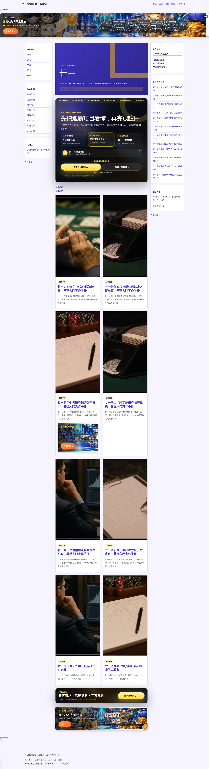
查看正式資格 (131, 696)
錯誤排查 (31, 120)
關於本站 (48, 760)
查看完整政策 (158, 206)
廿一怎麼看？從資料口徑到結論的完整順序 (167, 97)
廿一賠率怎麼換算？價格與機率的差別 (167, 128)
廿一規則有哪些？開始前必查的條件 (167, 105)
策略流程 (31, 110)
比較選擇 (31, 126)
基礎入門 (31, 94)
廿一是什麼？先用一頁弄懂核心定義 (167, 88)
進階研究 (31, 131)
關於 (173, 4)
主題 (161, 4)
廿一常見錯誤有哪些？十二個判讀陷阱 (167, 150)
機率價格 (31, 105)
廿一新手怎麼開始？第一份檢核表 (167, 144)
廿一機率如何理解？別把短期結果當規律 (167, 119)
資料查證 (31, 100)
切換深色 (182, 4)
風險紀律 (31, 115)
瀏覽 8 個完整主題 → (68, 89)
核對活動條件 (122, 167)
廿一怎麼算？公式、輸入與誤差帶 (167, 113)
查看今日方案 (81, 167)
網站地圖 (58, 760)
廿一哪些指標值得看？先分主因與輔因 (167, 167)
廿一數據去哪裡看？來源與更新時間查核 (167, 159)
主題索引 (28, 760)
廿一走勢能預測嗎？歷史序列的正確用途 (167, 176)
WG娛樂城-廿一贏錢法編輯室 (38, 151)
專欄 (167, 4)
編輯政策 (31, 75)
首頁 (29, 55)
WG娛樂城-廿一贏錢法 (34, 4)
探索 (155, 4)
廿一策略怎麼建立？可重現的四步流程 (167, 136)
